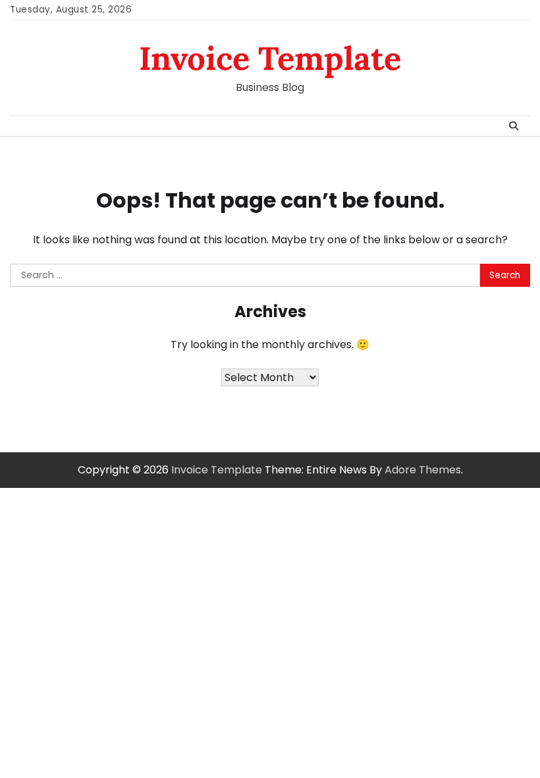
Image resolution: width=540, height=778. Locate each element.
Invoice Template (270, 58)
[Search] (514, 126)
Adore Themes (423, 469)
